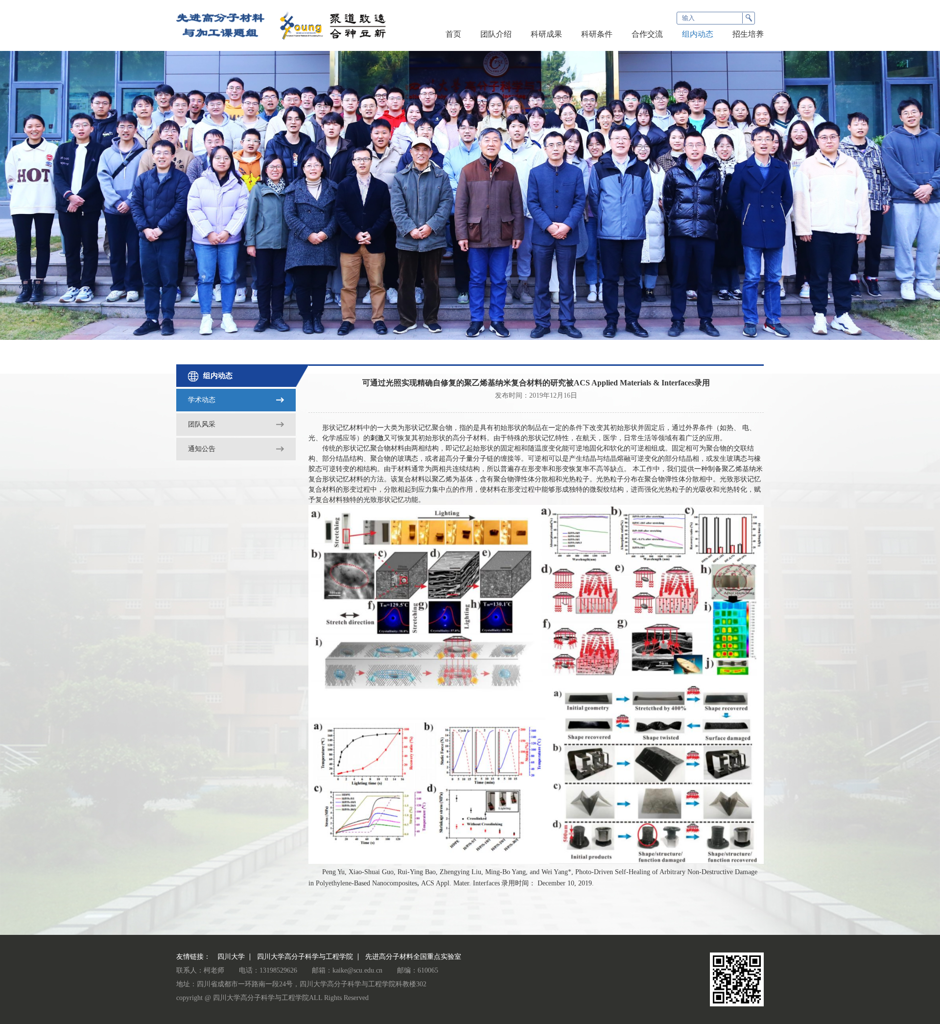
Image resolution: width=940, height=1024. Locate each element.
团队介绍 (496, 34)
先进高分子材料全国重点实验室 (413, 956)
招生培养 (748, 34)
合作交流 (647, 34)
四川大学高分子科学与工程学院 (305, 956)
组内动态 (697, 34)
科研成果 (546, 34)
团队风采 (201, 424)
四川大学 (231, 956)
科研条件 (596, 34)
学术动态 (201, 400)
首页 (453, 34)
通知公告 (201, 448)
